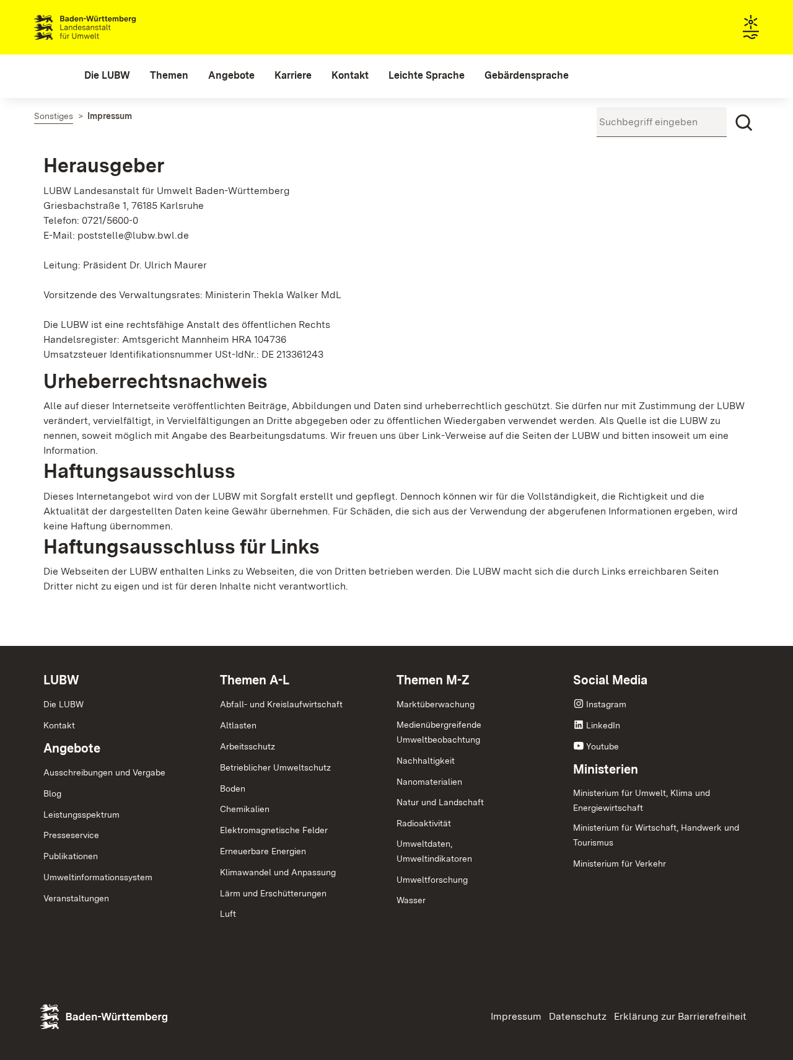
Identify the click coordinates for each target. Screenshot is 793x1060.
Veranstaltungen (76, 898)
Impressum (516, 1016)
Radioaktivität (423, 823)
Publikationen (70, 856)
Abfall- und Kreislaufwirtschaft (281, 704)
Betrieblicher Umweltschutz (275, 767)
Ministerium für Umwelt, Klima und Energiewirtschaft (641, 800)
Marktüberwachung (435, 704)
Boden (232, 788)
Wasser (411, 900)
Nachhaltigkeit (425, 761)
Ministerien (605, 769)
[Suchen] (744, 123)
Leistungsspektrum (81, 814)
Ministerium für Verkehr (619, 863)
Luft (228, 914)
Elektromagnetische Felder (274, 830)
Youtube (602, 746)
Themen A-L (254, 680)
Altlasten (238, 725)
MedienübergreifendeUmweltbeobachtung (438, 732)
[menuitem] (107, 75)
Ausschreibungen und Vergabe (104, 772)
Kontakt (59, 725)
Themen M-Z (433, 680)
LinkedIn (603, 725)
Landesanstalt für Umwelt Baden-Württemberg (107, 27)
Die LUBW (63, 704)
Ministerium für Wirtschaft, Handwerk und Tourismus (656, 835)
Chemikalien (244, 809)
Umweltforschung (432, 880)
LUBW (61, 680)
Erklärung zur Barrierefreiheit (680, 1016)
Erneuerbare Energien (263, 851)
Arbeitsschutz (247, 746)
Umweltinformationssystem (97, 877)
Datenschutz (578, 1016)
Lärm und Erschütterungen (273, 893)
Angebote (71, 748)
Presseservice (71, 835)
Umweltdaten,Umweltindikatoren (434, 851)
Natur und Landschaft (440, 802)
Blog (52, 793)
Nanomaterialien (429, 782)
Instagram (606, 704)
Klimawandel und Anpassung (278, 872)
